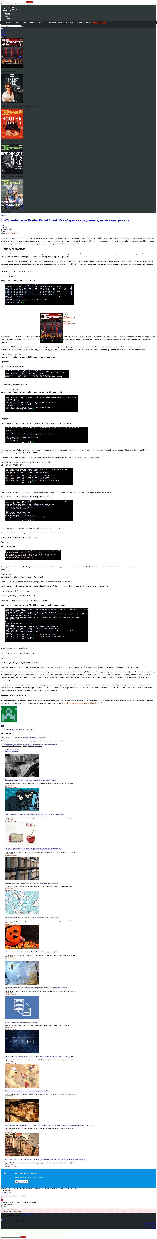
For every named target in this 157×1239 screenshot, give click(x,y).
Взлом (3, 215)
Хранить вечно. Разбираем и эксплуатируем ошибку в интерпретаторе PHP (31, 883)
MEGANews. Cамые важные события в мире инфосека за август (23, 737)
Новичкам (52, 22)
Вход (154, 3)
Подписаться (21, 1182)
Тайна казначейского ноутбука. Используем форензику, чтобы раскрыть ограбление (34, 814)
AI (45, 22)
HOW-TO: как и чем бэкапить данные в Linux (21, 1022)
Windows (9, 22)
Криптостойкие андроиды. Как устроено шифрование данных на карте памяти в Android (36, 988)
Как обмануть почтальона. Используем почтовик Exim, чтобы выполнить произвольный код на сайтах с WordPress (45, 1159)
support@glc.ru (27, 1213)
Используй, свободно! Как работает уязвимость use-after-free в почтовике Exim (33, 917)
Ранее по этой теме (11, 751)
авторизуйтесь (6, 1192)
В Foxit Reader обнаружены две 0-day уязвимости (21, 746)
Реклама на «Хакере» (84, 22)
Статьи (31, 729)
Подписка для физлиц (149, 1223)
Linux (17, 22)
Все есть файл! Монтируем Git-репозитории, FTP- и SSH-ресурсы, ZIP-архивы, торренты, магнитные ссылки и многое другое (49, 1125)
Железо (32, 22)
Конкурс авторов (23, 729)
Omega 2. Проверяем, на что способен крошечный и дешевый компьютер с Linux (33, 849)
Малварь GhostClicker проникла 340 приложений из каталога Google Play (29, 744)
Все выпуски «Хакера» (66, 22)
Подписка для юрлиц (150, 1225)
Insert (23, 1237)
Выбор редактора (10, 729)
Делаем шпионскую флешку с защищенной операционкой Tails (27, 1091)
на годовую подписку (25, 4)
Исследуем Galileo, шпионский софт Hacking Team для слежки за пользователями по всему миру (39, 1056)
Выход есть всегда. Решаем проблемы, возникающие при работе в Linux (30, 780)
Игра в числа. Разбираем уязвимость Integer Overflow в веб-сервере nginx (31, 952)
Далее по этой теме (12, 749)
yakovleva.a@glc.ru (26, 1215)
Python (39, 22)
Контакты (153, 1228)
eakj (2, 225)
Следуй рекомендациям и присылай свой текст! (82, 703)
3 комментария (6, 229)
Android (24, 22)
